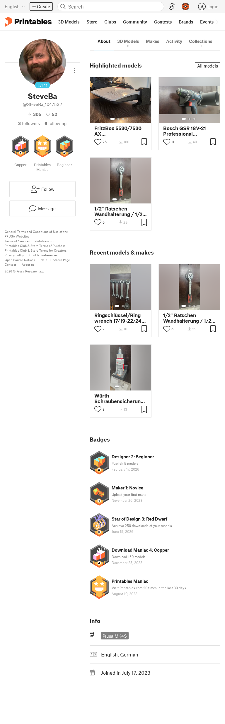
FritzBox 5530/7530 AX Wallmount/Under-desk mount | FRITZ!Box (118, 131)
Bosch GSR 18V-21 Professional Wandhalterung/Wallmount (189, 131)
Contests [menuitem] (163, 21)
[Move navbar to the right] (217, 22)
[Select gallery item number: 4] (128, 119)
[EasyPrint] (171, 6)
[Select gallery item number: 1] (112, 119)
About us (28, 264)
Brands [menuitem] (186, 21)
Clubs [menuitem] (110, 21)
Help (43, 260)
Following (56, 123)
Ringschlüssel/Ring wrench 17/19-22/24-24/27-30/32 (119, 318)
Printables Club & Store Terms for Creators (36, 250)
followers (29, 123)
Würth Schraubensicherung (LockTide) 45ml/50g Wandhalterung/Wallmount (120, 398)
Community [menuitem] (135, 21)
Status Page (61, 260)
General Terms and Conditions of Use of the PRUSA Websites (36, 234)
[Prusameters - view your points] (185, 6)
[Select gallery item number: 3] (123, 119)
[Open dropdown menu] (74, 68)
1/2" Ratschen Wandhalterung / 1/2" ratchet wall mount (119, 211)
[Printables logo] (28, 22)
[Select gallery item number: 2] (118, 119)
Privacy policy (14, 255)
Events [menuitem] (207, 21)
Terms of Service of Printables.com (29, 241)
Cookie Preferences (43, 255)
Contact (10, 264)
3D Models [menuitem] (68, 21)
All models (207, 65)
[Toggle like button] (97, 141)
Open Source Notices (20, 260)
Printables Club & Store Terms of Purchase (35, 245)
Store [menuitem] (91, 21)
